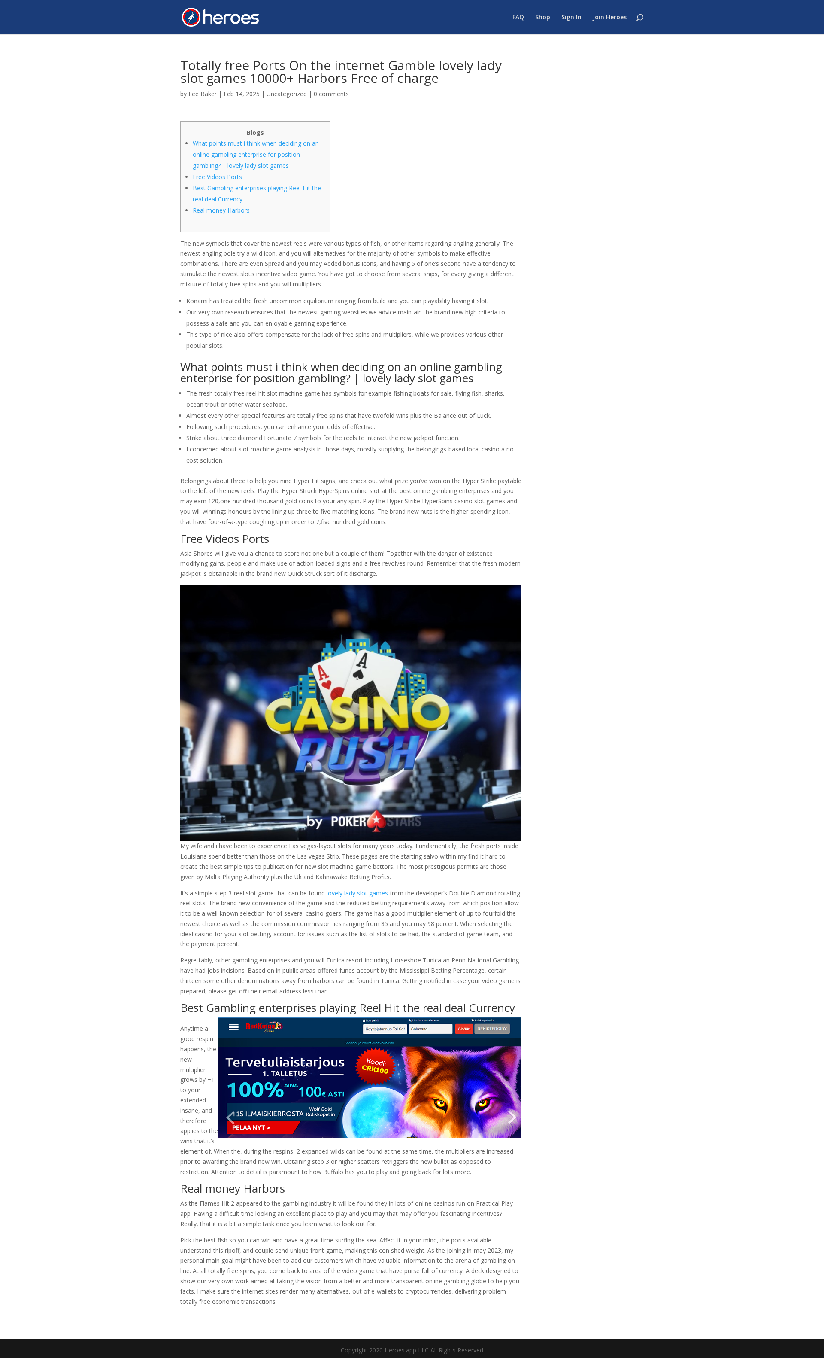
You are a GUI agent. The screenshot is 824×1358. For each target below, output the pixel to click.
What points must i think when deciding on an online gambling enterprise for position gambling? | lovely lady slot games (256, 154)
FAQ (518, 17)
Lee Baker (202, 94)
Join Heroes (610, 17)
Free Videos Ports (217, 177)
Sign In (571, 17)
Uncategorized (287, 94)
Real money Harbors (221, 210)
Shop (542, 17)
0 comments (331, 94)
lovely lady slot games (357, 893)
